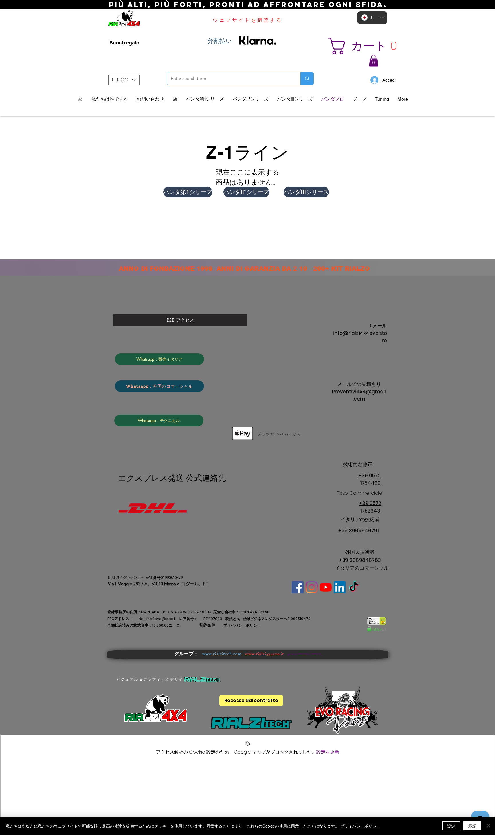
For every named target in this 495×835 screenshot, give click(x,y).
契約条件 (207, 625)
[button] (369, 46)
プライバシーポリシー (360, 826)
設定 (451, 826)
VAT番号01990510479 (164, 577)
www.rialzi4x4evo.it (264, 654)
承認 (472, 826)
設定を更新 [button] (327, 752)
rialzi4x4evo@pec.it (158, 618)
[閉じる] (488, 825)
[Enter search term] (306, 78)
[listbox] (124, 80)
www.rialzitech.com (221, 654)
